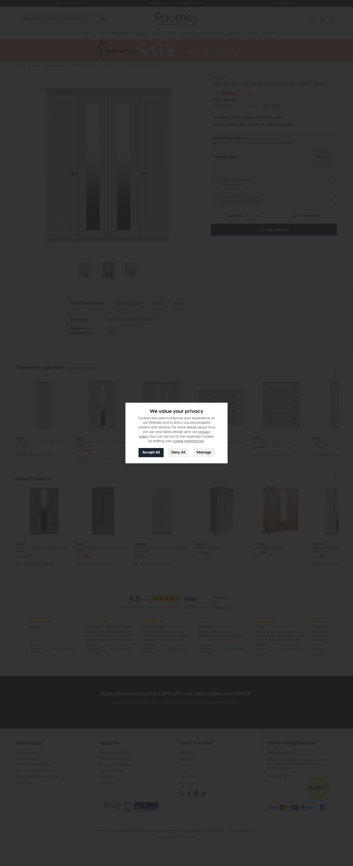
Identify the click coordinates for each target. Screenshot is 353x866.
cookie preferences (188, 441)
